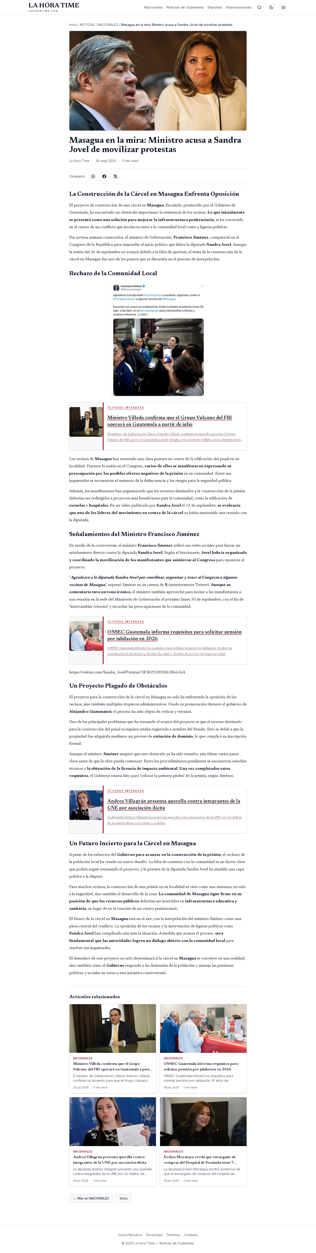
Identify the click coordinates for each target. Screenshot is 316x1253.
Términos (173, 1235)
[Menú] (283, 7)
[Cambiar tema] (271, 7)
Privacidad (154, 1235)
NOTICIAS (87, 25)
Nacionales (153, 7)
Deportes (215, 7)
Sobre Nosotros (130, 1235)
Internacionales (238, 7)
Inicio (73, 25)
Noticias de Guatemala (185, 7)
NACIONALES (108, 25)
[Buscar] (259, 7)
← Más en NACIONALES (91, 1198)
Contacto (191, 1235)
